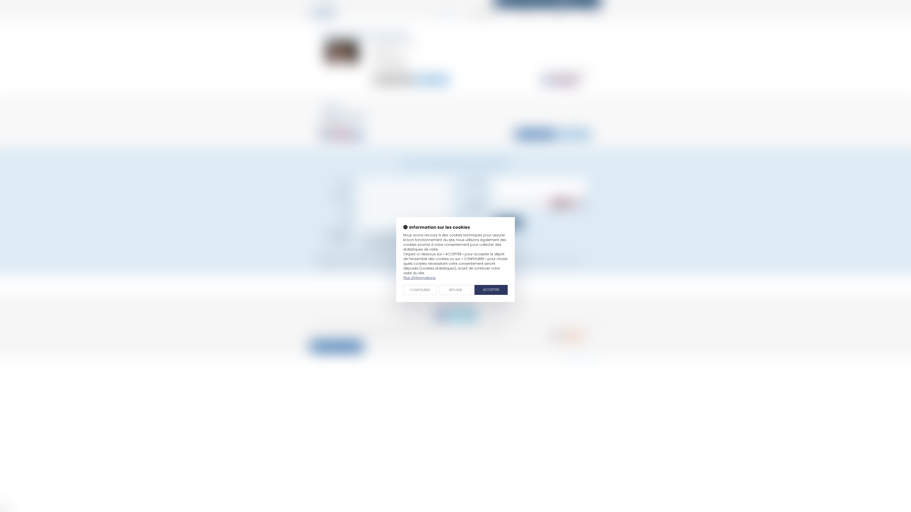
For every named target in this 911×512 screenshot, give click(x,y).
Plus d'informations (419, 277)
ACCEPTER (491, 289)
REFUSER (455, 290)
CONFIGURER (420, 290)
